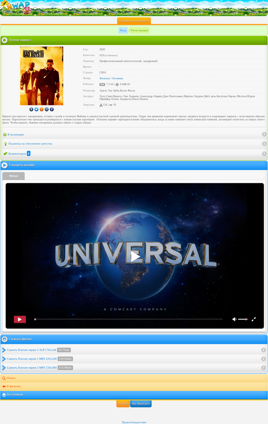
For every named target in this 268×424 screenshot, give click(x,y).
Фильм (13, 175)
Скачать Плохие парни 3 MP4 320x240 (39, 358)
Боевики (117, 78)
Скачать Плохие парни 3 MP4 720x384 (39, 367)
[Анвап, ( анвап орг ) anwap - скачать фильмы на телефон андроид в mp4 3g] (134, 8)
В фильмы (14, 386)
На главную (15, 394)
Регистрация (139, 30)
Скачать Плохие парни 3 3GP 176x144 (38, 349)
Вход (123, 30)
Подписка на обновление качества (30, 143)
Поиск (11, 378)
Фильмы (104, 78)
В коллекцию (15, 134)
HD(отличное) (108, 55)
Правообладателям (134, 422)
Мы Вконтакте (141, 403)
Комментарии (18, 153)
